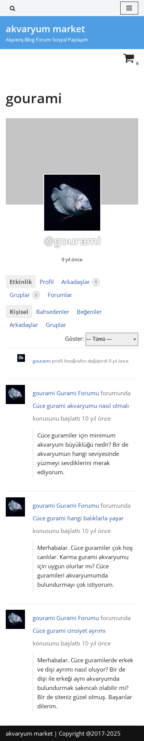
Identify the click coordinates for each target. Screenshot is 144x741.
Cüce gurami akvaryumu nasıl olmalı (81, 405)
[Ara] (12, 8)
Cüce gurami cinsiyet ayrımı (69, 630)
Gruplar (23, 295)
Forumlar (60, 295)
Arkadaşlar (79, 282)
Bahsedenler (52, 311)
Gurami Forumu (77, 393)
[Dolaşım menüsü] (129, 8)
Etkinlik (21, 282)
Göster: (74, 338)
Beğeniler (89, 311)
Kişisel (19, 311)
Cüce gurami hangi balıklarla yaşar (78, 518)
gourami (42, 361)
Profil (47, 282)
